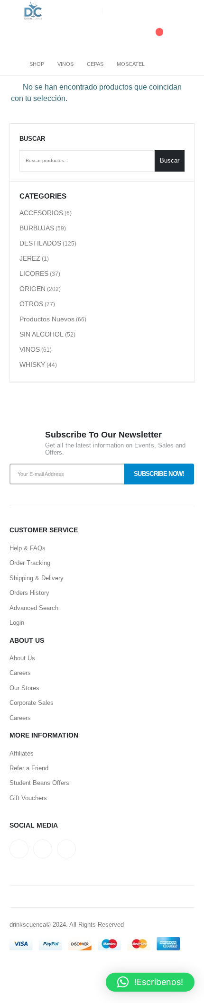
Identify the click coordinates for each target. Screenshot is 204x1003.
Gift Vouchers (28, 798)
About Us (22, 658)
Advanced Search (33, 607)
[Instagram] (187, 11)
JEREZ (29, 258)
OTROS (31, 304)
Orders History (29, 592)
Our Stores (24, 688)
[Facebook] (171, 11)
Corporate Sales (31, 702)
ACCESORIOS (41, 213)
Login (16, 622)
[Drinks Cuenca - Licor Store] (33, 10)
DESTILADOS (40, 243)
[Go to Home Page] (12, 64)
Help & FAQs (27, 548)
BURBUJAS (36, 228)
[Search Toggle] (101, 37)
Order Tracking (29, 562)
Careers (20, 672)
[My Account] (187, 37)
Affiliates (21, 753)
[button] (150, 982)
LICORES (33, 273)
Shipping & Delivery (36, 578)
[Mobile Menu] (16, 37)
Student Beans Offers (39, 782)
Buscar (32, 138)
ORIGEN (32, 288)
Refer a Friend (28, 768)
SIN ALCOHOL (41, 334)
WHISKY (32, 364)
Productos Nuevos (46, 319)
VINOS (29, 349)
